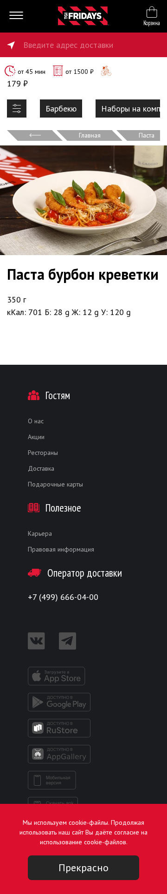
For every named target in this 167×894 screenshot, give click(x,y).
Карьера (40, 533)
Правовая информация (61, 549)
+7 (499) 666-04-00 (63, 597)
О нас (36, 421)
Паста (146, 135)
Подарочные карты (55, 484)
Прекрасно (83, 867)
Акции (36, 437)
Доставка (41, 468)
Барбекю (61, 108)
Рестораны (43, 452)
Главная (90, 135)
